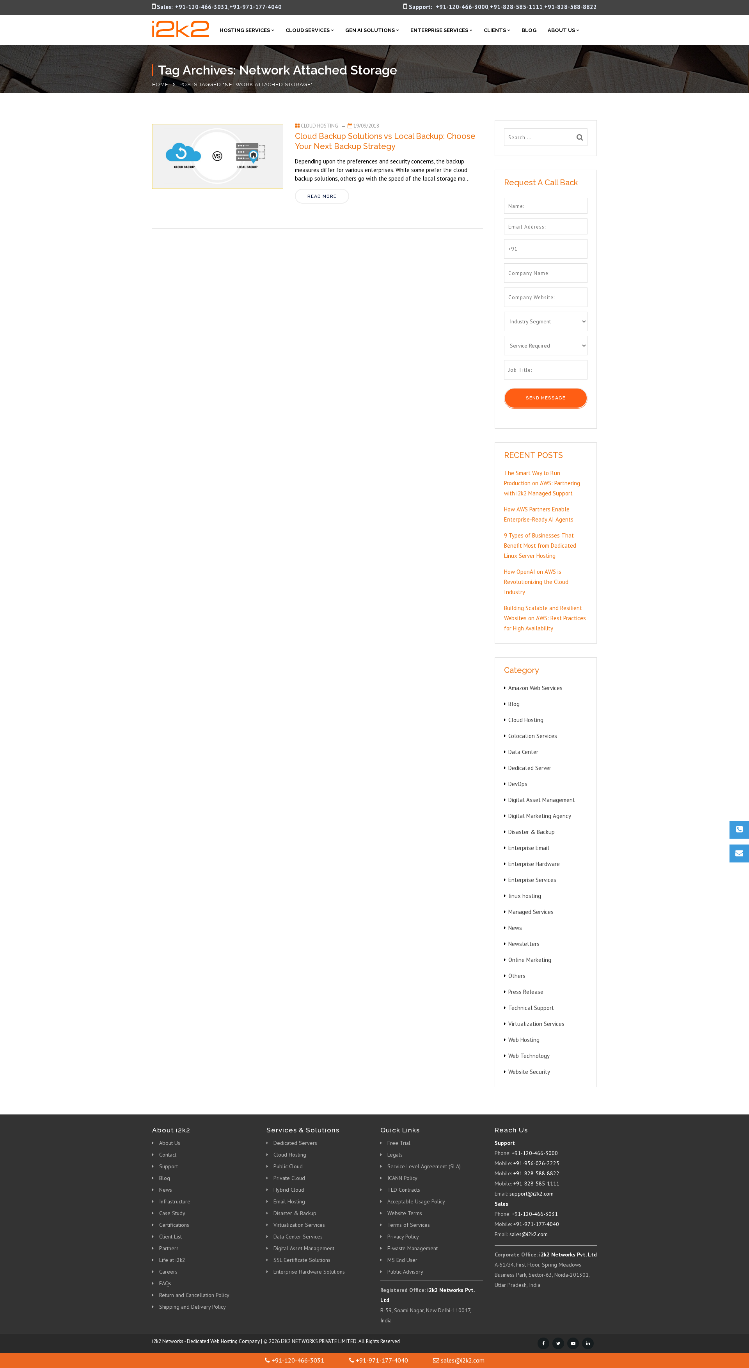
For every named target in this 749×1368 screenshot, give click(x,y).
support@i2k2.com (531, 1193)
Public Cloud (288, 1166)
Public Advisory (405, 1271)
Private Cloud (289, 1178)
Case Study (172, 1213)
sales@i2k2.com (528, 1234)
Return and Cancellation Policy (194, 1295)
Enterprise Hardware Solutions (309, 1271)
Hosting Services (245, 30)
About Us (561, 30)
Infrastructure (174, 1201)
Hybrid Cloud (288, 1189)
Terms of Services (408, 1224)
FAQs (165, 1283)
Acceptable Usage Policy (416, 1201)
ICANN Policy (402, 1178)
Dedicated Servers (295, 1142)
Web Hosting (524, 1039)
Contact (167, 1154)
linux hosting (524, 896)
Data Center (523, 752)
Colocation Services (532, 736)
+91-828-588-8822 (570, 7)
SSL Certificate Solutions (301, 1259)
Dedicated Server (529, 768)
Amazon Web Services (535, 688)
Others (516, 975)
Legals (395, 1154)
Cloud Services (308, 30)
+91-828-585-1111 (516, 7)
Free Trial (398, 1142)
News (515, 928)
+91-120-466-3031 (201, 7)
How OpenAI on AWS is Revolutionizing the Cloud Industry (536, 582)
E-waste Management (412, 1248)
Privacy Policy (403, 1236)
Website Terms (404, 1213)
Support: (420, 7)
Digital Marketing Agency (539, 816)
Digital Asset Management (541, 800)
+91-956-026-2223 (536, 1163)
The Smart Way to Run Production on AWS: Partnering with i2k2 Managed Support (542, 483)
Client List (170, 1236)
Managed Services (531, 912)
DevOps (517, 784)
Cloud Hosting (319, 125)
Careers (168, 1271)
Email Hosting (289, 1201)
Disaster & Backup (531, 832)
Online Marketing (529, 959)
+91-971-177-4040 (255, 7)
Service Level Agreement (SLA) (424, 1166)
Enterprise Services (439, 30)
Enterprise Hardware (534, 864)
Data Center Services (298, 1236)
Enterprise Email (528, 848)
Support (168, 1166)
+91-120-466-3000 (462, 7)
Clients (495, 30)
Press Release (525, 991)
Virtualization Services (536, 1023)
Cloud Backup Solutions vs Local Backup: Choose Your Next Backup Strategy (385, 141)
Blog (529, 30)
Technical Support (531, 1007)
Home (160, 84)
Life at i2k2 (172, 1259)
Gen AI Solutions (370, 30)
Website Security (529, 1071)
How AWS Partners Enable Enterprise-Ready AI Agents (538, 514)
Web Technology (529, 1055)
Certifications (174, 1224)
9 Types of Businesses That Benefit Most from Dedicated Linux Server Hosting (540, 545)
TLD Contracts (403, 1189)
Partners (169, 1248)
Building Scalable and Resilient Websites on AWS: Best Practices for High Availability (545, 618)
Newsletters (524, 943)
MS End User (402, 1259)
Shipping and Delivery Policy (192, 1306)
